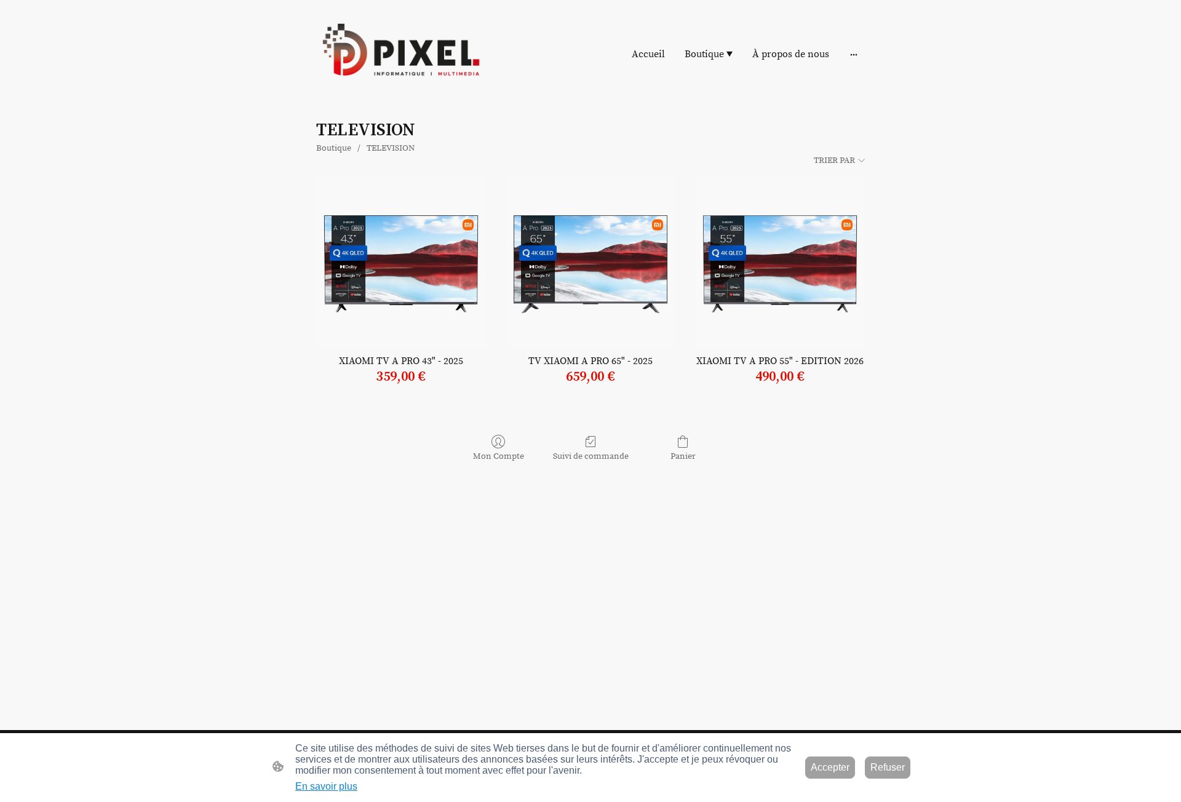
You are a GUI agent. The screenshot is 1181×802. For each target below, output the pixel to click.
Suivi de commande (591, 456)
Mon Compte (498, 456)
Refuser (887, 767)
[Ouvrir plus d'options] (853, 54)
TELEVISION (391, 148)
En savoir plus (326, 786)
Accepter (830, 767)
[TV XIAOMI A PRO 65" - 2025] (590, 262)
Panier (683, 456)
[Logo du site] (400, 54)
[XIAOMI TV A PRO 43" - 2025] (401, 262)
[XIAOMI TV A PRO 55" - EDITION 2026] (780, 262)
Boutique (333, 148)
